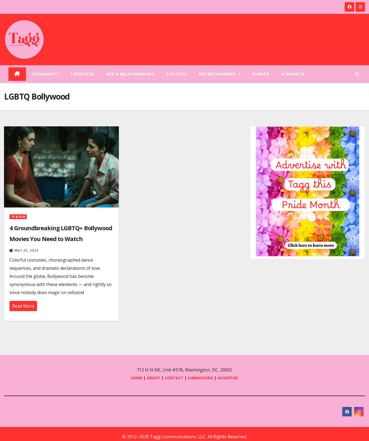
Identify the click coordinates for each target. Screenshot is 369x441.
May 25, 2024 (26, 250)
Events (260, 74)
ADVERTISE (227, 377)
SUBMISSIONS (200, 377)
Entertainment (218, 74)
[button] (357, 74)
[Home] (17, 74)
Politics (176, 74)
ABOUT (153, 377)
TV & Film (18, 217)
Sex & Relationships (130, 74)
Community (45, 74)
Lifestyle (82, 74)
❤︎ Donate (293, 74)
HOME (136, 377)
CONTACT (175, 377)
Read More (23, 306)
